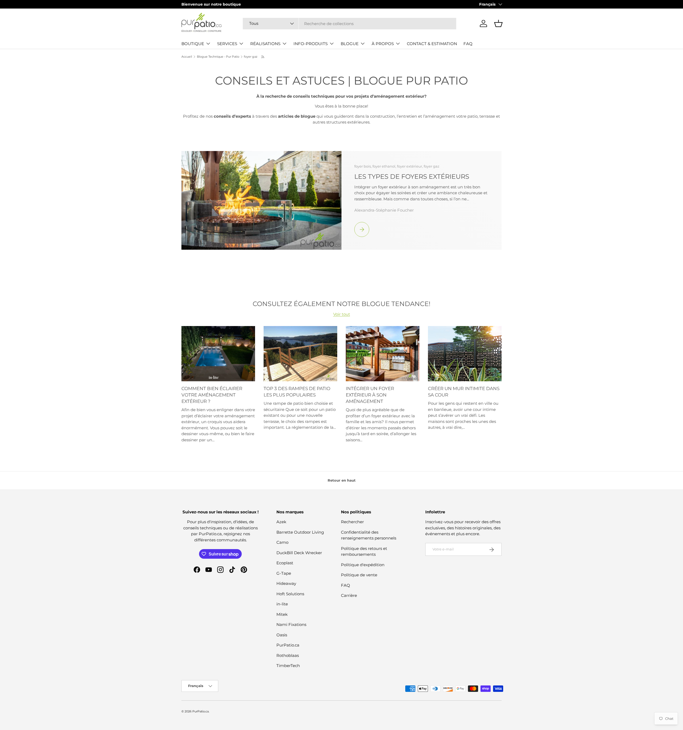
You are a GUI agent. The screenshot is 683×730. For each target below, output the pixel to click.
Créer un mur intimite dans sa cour (463, 392)
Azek (281, 522)
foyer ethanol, (384, 166)
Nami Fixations (291, 624)
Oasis (281, 634)
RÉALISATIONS (265, 43)
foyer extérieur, (410, 166)
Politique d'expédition (362, 564)
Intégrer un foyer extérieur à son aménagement (370, 395)
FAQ (467, 43)
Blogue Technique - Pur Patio (218, 56)
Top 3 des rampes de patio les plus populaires (297, 392)
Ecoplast (284, 563)
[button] (498, 23)
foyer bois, (363, 166)
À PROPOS (383, 43)
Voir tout (341, 314)
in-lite (282, 604)
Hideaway (286, 583)
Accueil (186, 56)
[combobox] (349, 23)
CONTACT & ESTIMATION (432, 43)
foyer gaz (250, 56)
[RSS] (263, 57)
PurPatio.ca (287, 645)
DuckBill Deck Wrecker (299, 552)
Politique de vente (359, 575)
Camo (282, 542)
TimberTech (288, 665)
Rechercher (352, 522)
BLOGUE (350, 43)
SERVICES (227, 43)
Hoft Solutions (290, 593)
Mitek (282, 614)
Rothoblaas (287, 655)
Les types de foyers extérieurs (411, 176)
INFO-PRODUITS (310, 43)
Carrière (349, 595)
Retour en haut (342, 480)
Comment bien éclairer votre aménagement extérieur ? (211, 395)
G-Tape (283, 573)
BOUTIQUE (192, 43)
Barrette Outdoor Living (300, 532)
